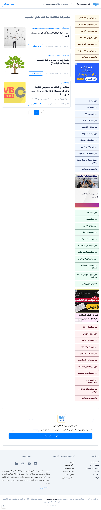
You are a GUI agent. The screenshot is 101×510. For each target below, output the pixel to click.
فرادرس (96, 471)
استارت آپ (65, 28)
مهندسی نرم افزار (68, 477)
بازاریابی (57, 28)
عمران (72, 462)
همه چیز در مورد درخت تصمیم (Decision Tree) (53, 62)
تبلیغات (96, 474)
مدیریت (34, 28)
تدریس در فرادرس (92, 468)
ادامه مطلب (36, 46)
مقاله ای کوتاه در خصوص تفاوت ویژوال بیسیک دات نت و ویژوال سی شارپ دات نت (50, 91)
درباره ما (96, 477)
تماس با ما (95, 462)
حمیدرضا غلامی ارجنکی (51, 46)
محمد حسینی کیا (53, 104)
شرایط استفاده (51, 499)
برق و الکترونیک (68, 471)
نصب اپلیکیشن (49, 436)
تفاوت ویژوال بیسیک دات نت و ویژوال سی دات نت (50, 98)
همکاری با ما (94, 465)
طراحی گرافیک (69, 474)
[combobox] (48, 4)
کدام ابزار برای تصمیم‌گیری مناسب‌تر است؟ (50, 35)
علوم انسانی (50, 28)
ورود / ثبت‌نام (9, 4)
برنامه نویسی (65, 83)
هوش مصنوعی (69, 468)
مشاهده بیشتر (44, 488)
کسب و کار (41, 28)
